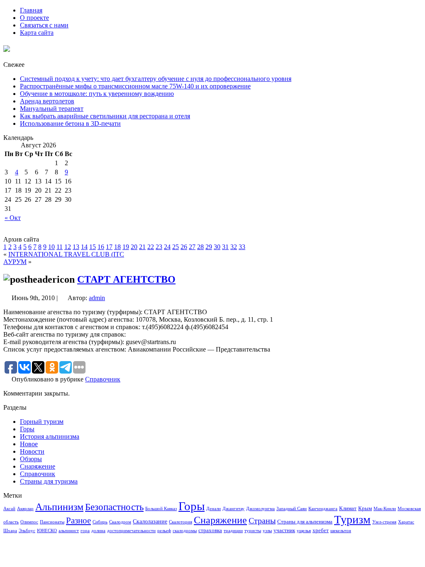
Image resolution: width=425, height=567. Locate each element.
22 (150, 246)
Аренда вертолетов (47, 101)
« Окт (13, 217)
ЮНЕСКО (47, 530)
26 (184, 246)
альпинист (69, 530)
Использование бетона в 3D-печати (70, 123)
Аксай (9, 508)
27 (192, 246)
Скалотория (180, 522)
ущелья (304, 530)
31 (225, 246)
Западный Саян (291, 508)
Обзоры (31, 458)
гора (85, 530)
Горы (27, 429)
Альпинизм (59, 506)
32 (233, 246)
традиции (233, 530)
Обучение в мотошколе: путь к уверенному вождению (97, 93)
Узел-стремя (384, 522)
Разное (78, 520)
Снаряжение (37, 466)
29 (208, 246)
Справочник (102, 379)
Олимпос (29, 522)
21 (142, 246)
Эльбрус (27, 530)
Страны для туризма (49, 481)
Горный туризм (42, 421)
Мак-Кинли (385, 508)
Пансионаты (52, 522)
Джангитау (233, 508)
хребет (321, 530)
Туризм (352, 519)
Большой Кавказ (161, 508)
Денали (213, 508)
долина (98, 530)
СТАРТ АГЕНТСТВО (126, 279)
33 (242, 246)
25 (175, 246)
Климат (348, 508)
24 (167, 246)
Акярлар (25, 508)
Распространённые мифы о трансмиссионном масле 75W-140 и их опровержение (135, 86)
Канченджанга (322, 508)
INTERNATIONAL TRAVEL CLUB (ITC (66, 254)
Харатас (406, 522)
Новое (29, 443)
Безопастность (114, 506)
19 (125, 246)
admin (97, 297)
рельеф (164, 530)
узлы (267, 530)
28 (200, 246)
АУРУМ (15, 261)
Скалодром (120, 522)
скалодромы (185, 530)
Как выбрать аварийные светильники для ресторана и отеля (105, 116)
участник (284, 530)
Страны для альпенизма (304, 522)
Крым (365, 508)
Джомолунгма (260, 508)
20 (134, 246)
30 (217, 246)
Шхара (10, 530)
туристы (252, 530)
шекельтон (340, 530)
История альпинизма (49, 436)
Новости (32, 451)
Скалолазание (150, 521)
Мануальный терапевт (51, 108)
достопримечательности (131, 530)
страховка (210, 530)
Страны (262, 520)
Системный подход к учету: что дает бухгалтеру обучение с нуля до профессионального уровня (155, 78)
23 (159, 246)
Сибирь (100, 522)
